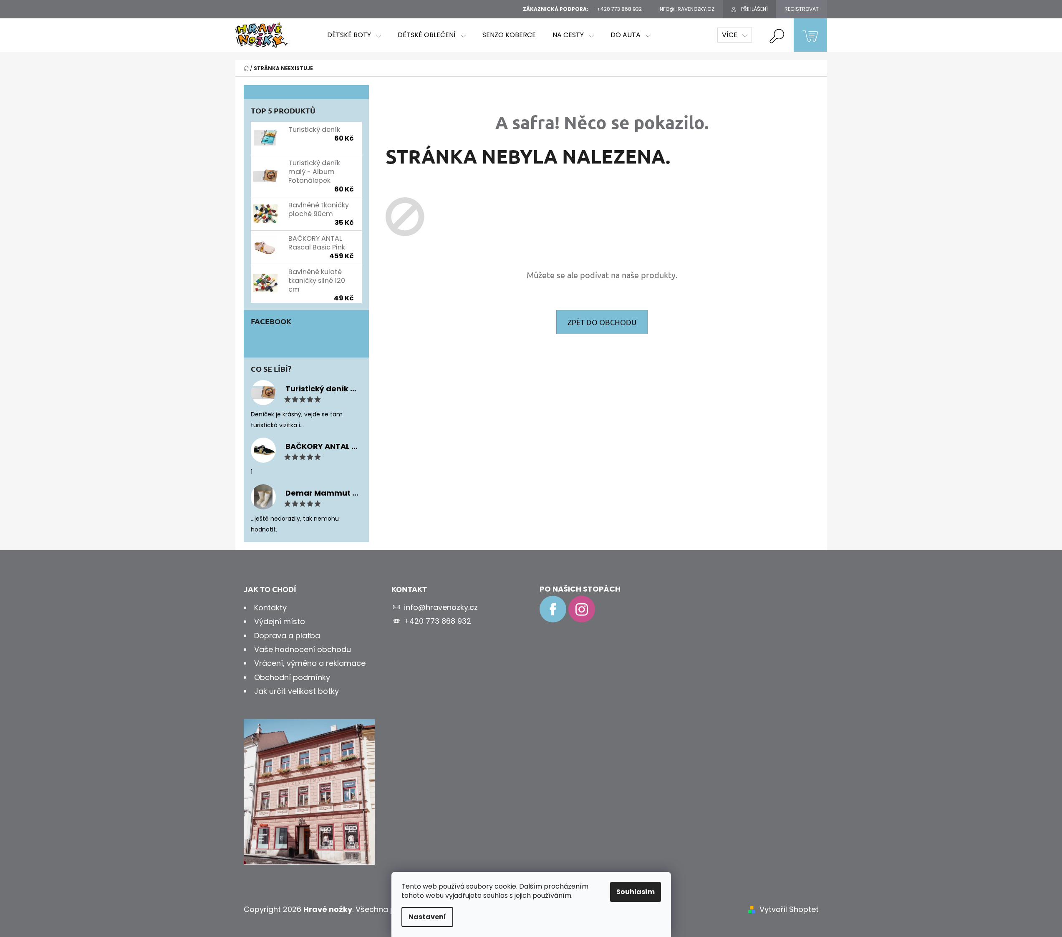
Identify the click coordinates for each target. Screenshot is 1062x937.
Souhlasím (635, 892)
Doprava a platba (287, 635)
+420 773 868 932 (437, 621)
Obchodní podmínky (292, 677)
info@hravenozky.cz (441, 607)
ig (581, 609)
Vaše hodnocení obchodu (302, 649)
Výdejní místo (279, 621)
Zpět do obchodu (602, 321)
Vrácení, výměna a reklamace (310, 663)
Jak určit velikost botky (296, 691)
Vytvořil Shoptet (789, 909)
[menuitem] (354, 35)
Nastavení (427, 917)
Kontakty (270, 607)
